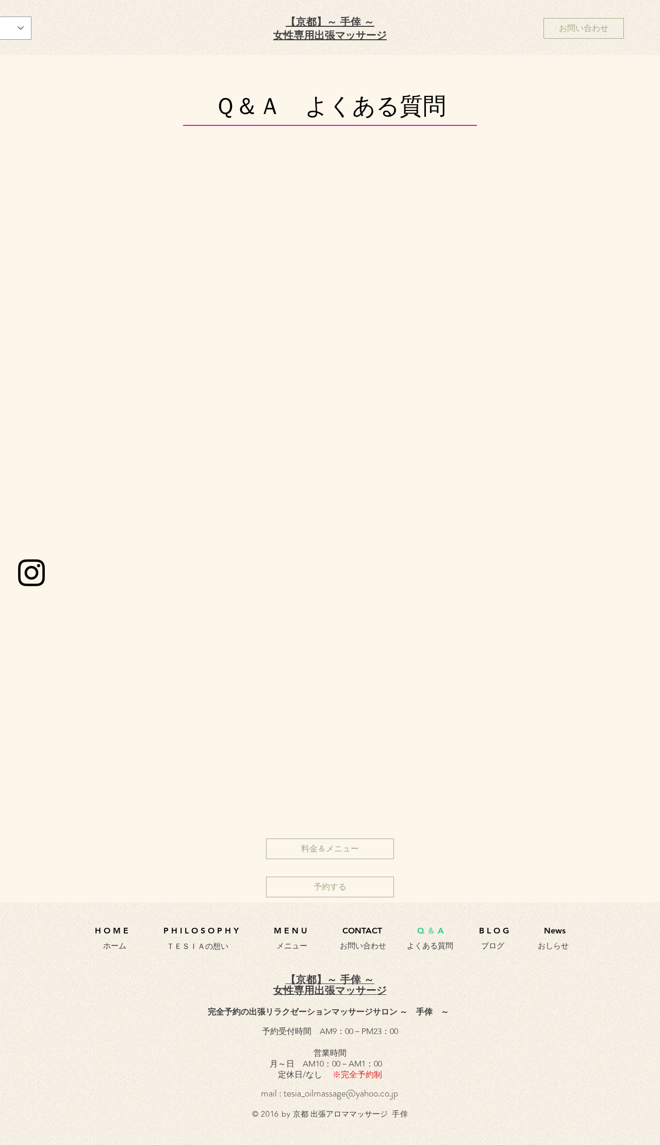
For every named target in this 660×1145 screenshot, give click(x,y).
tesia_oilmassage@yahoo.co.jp (341, 1093)
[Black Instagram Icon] (31, 573)
